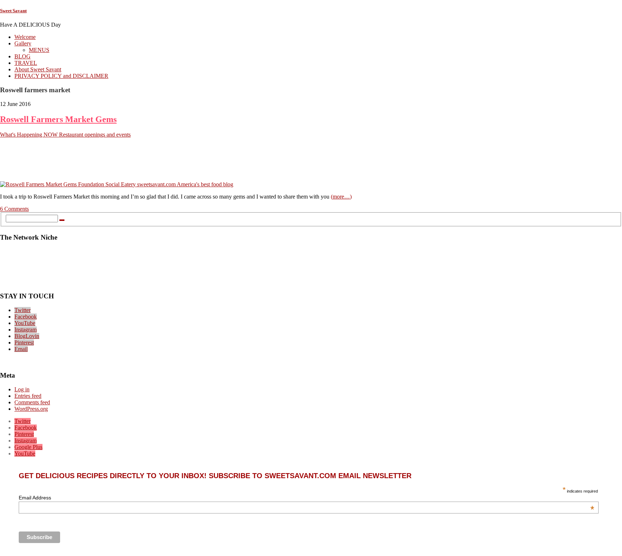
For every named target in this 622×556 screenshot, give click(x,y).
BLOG (22, 56)
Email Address (306, 498)
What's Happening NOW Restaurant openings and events (65, 135)
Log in (22, 389)
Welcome (25, 37)
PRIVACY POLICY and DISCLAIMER (61, 76)
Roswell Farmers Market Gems (58, 119)
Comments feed (32, 402)
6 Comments (14, 209)
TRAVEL (25, 63)
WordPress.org (31, 409)
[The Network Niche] (311, 282)
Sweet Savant (13, 10)
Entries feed (27, 396)
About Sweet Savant (37, 69)
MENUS (39, 50)
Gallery (22, 43)
